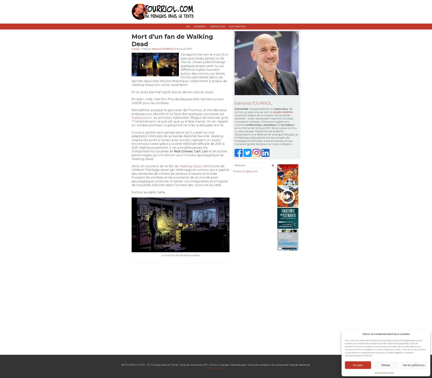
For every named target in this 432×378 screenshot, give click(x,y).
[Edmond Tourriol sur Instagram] (256, 156)
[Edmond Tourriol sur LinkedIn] (265, 156)
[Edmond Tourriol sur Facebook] (239, 156)
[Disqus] (181, 308)
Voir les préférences (414, 365)
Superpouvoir (142, 118)
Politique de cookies (384, 372)
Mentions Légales (216, 368)
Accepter (358, 365)
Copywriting (237, 26)
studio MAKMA (283, 112)
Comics (136, 49)
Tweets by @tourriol (245, 171)
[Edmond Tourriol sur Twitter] (248, 156)
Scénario (200, 26)
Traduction (217, 26)
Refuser (386, 365)
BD (188, 26)
